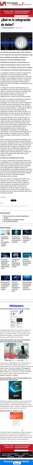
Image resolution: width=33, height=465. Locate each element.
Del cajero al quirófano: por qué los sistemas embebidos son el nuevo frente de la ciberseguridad (15, 379)
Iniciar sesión (29, 7)
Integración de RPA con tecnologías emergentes (14, 219)
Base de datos (12, 206)
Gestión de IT (9, 13)
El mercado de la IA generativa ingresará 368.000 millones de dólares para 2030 (16, 263)
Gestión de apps (9, 11)
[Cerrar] (32, 461)
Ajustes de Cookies (20, 455)
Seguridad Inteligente (21, 13)
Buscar (30, 16)
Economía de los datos (22, 206)
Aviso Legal (26, 453)
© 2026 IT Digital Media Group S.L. (10, 453)
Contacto (20, 456)
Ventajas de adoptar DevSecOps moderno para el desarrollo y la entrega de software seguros (27, 285)
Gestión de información (22, 11)
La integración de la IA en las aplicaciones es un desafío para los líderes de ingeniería (5, 285)
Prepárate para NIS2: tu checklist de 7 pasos (11, 411)
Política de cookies (6, 455)
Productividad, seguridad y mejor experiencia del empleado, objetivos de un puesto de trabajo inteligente (15, 341)
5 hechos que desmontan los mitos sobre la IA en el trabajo (15, 309)
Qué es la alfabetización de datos (11, 221)
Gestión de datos (4, 206)
